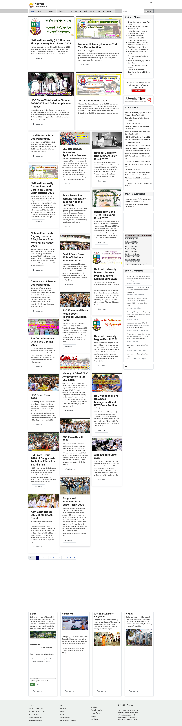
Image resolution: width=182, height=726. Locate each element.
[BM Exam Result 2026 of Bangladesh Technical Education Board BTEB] (43, 442)
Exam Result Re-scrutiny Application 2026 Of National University (74, 200)
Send (32, 684)
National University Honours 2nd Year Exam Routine (97, 46)
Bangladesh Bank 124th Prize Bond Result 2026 (104, 215)
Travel (99, 11)
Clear (37, 684)
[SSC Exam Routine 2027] (99, 84)
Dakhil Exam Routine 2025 (137, 40)
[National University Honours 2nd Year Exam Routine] (99, 28)
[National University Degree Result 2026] (107, 324)
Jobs (51, 11)
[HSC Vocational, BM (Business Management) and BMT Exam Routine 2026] (107, 383)
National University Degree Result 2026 (105, 338)
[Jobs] (54, 11)
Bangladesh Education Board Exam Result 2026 (73, 501)
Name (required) (46, 647)
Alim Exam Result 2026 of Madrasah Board (42, 515)
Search (149, 11)
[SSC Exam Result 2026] (75, 426)
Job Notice (32, 705)
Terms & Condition (97, 710)
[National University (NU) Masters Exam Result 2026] (107, 140)
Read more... (139, 281)
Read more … (38, 59)
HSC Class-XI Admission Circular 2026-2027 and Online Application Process (51, 103)
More (109, 11)
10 (67, 558)
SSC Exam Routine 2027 (92, 100)
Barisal (33, 613)
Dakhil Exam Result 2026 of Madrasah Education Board (73, 257)
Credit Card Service (35, 718)
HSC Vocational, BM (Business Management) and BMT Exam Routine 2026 (106, 402)
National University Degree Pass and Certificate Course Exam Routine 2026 (42, 188)
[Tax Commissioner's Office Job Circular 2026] (43, 327)
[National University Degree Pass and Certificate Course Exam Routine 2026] (43, 171)
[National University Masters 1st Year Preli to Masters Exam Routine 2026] (107, 258)
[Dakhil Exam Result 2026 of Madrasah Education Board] (75, 242)
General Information (36, 708)
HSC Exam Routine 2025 (136, 38)
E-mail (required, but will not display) (42, 654)
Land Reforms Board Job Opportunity (43, 137)
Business (63, 708)
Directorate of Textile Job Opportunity (43, 283)
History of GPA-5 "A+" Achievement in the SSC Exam (75, 376)
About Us (94, 707)
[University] (93, 11)
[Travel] (103, 11)
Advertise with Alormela (68, 721)
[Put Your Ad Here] (138, 99)
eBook (62, 714)
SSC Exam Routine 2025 (136, 36)
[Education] (66, 11)
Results (40, 11)
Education (61, 11)
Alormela (39, 4)
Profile (62, 711)
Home (32, 11)
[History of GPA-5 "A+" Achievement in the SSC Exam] (75, 362)
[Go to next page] (70, 558)
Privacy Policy (95, 713)
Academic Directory (35, 721)
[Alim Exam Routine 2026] (107, 444)
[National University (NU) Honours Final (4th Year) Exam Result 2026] (51, 26)
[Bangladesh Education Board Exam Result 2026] (75, 486)
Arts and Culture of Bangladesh (104, 615)
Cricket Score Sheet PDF (136, 70)
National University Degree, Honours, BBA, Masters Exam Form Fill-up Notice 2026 (42, 239)
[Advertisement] (75, 588)
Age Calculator (34, 714)
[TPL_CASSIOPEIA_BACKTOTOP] (178, 722)
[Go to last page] (74, 558)
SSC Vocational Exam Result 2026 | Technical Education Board (75, 315)
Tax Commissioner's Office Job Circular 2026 (43, 341)
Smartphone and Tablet (37, 711)
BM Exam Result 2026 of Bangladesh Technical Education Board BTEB (43, 459)
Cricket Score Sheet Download (138, 49)
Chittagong (67, 613)
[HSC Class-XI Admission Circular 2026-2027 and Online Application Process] (51, 84)
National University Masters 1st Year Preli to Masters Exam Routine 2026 (105, 274)
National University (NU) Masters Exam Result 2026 (105, 156)
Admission (75, 11)
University (88, 11)
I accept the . (41, 681)
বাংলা (151, 3)
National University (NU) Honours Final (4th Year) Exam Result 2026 (51, 42)
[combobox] (133, 11)
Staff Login (94, 719)
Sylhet (129, 613)
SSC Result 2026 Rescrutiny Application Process (74, 152)
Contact (93, 716)
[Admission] (80, 11)
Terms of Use (44, 681)
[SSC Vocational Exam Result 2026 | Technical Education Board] (75, 299)
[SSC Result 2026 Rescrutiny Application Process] (75, 138)
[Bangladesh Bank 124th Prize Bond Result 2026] (107, 198)
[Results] (44, 11)
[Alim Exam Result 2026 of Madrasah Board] (43, 501)
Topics (62, 705)
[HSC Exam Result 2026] (43, 383)
